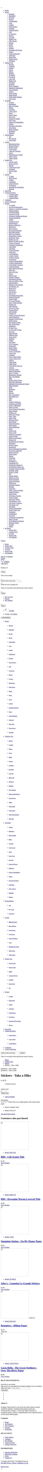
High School (13, 178)
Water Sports (13, 95)
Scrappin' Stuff (13, 470)
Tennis (11, 52)
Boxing (11, 19)
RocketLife (12, 447)
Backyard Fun (13, 164)
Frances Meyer (13, 310)
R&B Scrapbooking (15, 438)
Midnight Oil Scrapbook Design (19, 384)
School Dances (13, 184)
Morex (11, 391)
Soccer (11, 46)
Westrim (11, 525)
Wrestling (12, 61)
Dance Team (13, 115)
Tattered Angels (14, 492)
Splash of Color (14, 478)
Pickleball (12, 131)
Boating (11, 64)
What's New (13, 530)
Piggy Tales (12, 416)
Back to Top (5, 1466)
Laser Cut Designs (14, 351)
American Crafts (14, 214)
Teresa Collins (13, 497)
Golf (10, 32)
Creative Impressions (15, 263)
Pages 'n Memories (15, 405)
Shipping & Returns (11, 1452)
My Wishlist (8, 1441)
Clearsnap (12, 248)
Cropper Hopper (14, 267)
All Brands (8, 1429)
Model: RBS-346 (10, 1152)
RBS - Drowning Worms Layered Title (20, 1199)
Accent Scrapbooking (15, 207)
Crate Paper (12, 259)
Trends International (15, 508)
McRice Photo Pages (15, 380)
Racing (11, 43)
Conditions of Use (22, 1463)
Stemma (11, 487)
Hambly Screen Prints (16, 319)
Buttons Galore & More (16, 241)
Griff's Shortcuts (14, 317)
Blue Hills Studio (14, 232)
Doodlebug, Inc (14, 286)
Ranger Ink (12, 440)
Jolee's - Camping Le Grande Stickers (20, 1283)
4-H (10, 137)
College (11, 180)
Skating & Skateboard (16, 88)
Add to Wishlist (10, 1097)
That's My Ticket (14, 499)
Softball (11, 48)
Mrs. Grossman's (14, 395)
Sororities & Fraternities (16, 187)
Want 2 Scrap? (13, 519)
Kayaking (12, 77)
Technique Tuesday (15, 496)
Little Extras (12, 364)
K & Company (13, 344)
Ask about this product (8, 1114)
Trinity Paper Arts (14, 510)
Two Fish (12, 516)
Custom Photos (13, 198)
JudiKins (11, 339)
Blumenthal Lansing (15, 236)
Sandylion (12, 458)
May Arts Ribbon (14, 377)
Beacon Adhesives (14, 225)
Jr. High (11, 176)
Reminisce (12, 443)
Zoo (10, 173)
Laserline (12, 355)
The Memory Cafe (14, 501)
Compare (8, 1439)
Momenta (12, 389)
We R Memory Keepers (16, 521)
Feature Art (12, 304)
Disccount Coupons (11, 1454)
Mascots (11, 189)
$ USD (11, 614)
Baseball (11, 14)
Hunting (11, 73)
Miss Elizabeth (13, 386)
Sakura (11, 456)
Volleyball (12, 55)
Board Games (13, 147)
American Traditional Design (18, 216)
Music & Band (13, 129)
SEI (10, 474)
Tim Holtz (12, 507)
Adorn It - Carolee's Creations (18, 209)
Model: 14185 (9, 1237)
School (7, 175)
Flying (11, 70)
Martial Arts (12, 39)
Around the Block (14, 218)
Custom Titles (13, 196)
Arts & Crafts (13, 162)
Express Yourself (14, 297)
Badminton (12, 104)
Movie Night (13, 171)
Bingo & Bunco (14, 146)
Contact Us (8, 1458)
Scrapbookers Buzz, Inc (16, 467)
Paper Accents (13, 407)
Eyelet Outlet (13, 299)
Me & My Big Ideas (15, 382)
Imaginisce (12, 326)
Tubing (11, 92)
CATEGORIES (6, 617)
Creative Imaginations (16, 261)
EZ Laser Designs (14, 301)
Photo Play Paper (14, 414)
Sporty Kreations (14, 481)
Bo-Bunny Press (14, 238)
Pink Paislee (12, 422)
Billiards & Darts (14, 144)
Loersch (11, 368)
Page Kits (8, 191)
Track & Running (14, 54)
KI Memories (13, 350)
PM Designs (13, 425)
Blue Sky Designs (14, 234)
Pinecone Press (13, 420)
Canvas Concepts (14, 243)
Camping (12, 66)
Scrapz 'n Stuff (13, 472)
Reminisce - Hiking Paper (14, 1325)
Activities (8, 101)
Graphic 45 (12, 313)
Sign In (3, 556)
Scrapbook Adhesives (15, 465)
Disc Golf (12, 117)
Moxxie (11, 393)
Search (22, 1053)
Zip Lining (12, 99)
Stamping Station (14, 485)
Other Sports (13, 41)
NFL (10, 400)
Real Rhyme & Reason (16, 442)
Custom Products (10, 193)
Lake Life (12, 79)
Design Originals (14, 277)
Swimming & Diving (15, 50)
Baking (11, 165)
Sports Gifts (12, 535)
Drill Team (12, 120)
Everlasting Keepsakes (16, 295)
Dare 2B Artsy (13, 272)
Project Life (12, 431)
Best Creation (13, 229)
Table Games (13, 156)
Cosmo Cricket (13, 256)
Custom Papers (13, 194)
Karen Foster (13, 348)
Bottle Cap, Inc (13, 239)
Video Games (13, 158)
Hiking (11, 72)
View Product (5, 1163)
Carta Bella (12, 247)
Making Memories (14, 371)
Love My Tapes (14, 369)
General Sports (13, 30)
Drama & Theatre (14, 119)
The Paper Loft (13, 505)
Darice (11, 274)
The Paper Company (15, 503)
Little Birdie (12, 362)
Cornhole (12, 169)
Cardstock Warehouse (16, 245)
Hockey (11, 36)
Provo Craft (12, 433)
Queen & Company (15, 434)
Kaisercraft (12, 346)
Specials (7, 1427)
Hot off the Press (14, 324)
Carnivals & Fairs (14, 167)
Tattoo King (12, 494)
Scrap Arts (12, 460)
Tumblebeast (13, 514)
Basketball (12, 16)
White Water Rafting (15, 97)
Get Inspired (13, 537)
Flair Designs (13, 306)
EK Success (12, 292)
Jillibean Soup (13, 335)
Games (7, 142)
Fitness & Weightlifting (16, 122)
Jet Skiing (12, 75)
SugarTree (12, 488)
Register (10, 556)
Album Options (14, 211)
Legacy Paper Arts (14, 359)
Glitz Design (13, 312)
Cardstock (8, 200)
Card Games (13, 149)
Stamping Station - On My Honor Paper (21, 1241)
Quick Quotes (13, 436)
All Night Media (14, 212)
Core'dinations (13, 254)
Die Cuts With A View (16, 281)
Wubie (11, 526)
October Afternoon (15, 402)
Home (7, 10)
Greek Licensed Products (17, 315)
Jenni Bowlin (13, 333)
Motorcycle (12, 81)
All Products (9, 1424)
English (11, 611)
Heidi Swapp (13, 321)
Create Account (10, 1443)
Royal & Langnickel (15, 451)
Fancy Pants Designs (15, 303)
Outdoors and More (15, 404)
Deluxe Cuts (13, 276)
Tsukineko (12, 512)
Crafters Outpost (14, 258)
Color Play (12, 252)
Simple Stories (13, 476)
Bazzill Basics (13, 223)
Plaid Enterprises (14, 424)
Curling (11, 25)
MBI (10, 378)
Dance (11, 113)
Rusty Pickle (13, 454)
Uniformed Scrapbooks (16, 517)
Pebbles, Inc (12, 413)
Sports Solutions (14, 479)
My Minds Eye (13, 396)
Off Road (12, 82)
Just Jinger (12, 342)
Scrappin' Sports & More (16, 469)
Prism (10, 429)
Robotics (11, 133)
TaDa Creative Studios (16, 490)
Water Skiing (13, 93)
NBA (10, 398)
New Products (9, 1426)
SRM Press (12, 483)
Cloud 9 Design (14, 250)
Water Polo (12, 57)
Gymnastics (12, 34)
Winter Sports (13, 59)
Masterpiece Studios (15, 375)
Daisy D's (12, 270)
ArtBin (11, 220)
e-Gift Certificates (10, 202)
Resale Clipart (13, 445)
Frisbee (11, 124)
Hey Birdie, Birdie (14, 322)
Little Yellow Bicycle (15, 366)
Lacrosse (11, 37)
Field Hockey (13, 27)
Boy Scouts (12, 138)
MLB (10, 387)
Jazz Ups (11, 331)
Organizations (9, 135)
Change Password (10, 1444)
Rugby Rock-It (13, 452)
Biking (11, 108)
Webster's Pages (14, 523)
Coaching (12, 110)
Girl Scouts (12, 140)
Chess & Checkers (14, 151)
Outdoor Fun (9, 63)
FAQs (7, 1456)
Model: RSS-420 (10, 1321)
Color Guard (13, 111)
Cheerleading (13, 21)
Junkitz (11, 341)
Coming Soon (13, 532)
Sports (7, 12)
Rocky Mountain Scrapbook (18, 449)
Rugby (11, 45)
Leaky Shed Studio (15, 357)
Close (3, 572)
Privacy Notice (11, 1463)
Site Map (3, 1463)
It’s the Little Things (15, 330)
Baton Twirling (13, 106)
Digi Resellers (13, 283)
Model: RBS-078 (10, 1195)
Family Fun (8, 160)
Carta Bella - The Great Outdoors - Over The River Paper (19, 1369)
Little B (11, 360)
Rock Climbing (13, 86)
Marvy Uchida (13, 373)
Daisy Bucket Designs (16, 268)
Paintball (11, 84)
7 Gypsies (12, 205)
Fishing (11, 68)
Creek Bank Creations (16, 265)
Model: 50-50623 (10, 1279)
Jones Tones (12, 337)
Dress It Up (12, 288)
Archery (11, 102)
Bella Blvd (12, 227)
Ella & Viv (12, 294)
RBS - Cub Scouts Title (12, 1157)
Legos (11, 153)
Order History (9, 1437)
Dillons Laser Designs (16, 285)
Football (11, 28)
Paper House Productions (17, 409)
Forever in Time (14, 308)
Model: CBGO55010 (11, 1363)
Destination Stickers (15, 279)
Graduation (12, 185)
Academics (12, 182)
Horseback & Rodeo (15, 126)
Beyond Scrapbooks (15, 230)
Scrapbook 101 (13, 463)
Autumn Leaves (14, 221)
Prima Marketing (14, 427)
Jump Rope (12, 128)
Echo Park (12, 290)
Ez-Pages (8, 528)
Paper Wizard (13, 411)
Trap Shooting (13, 90)
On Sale (11, 534)
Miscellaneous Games (16, 155)
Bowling (11, 18)
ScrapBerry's (13, 461)
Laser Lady (12, 353)
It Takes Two (13, 328)
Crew (10, 23)
